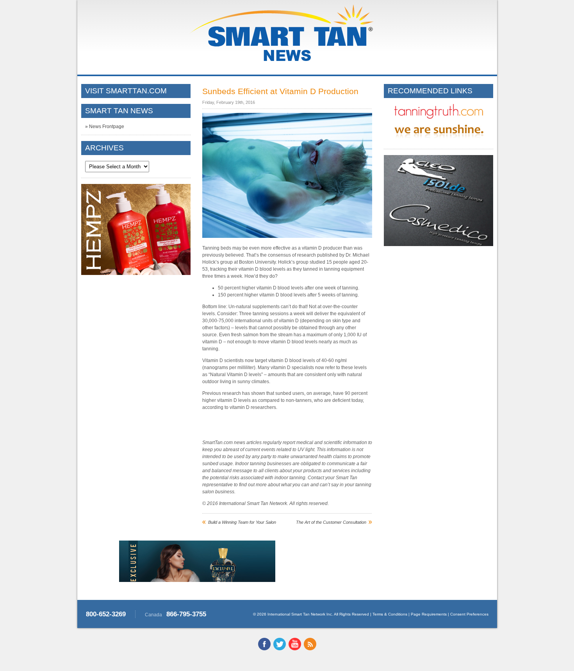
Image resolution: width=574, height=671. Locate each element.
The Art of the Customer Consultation (331, 522)
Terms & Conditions (390, 614)
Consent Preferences (469, 614)
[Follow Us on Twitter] (280, 648)
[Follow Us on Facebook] (264, 648)
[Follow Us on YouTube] (295, 648)
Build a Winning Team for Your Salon (242, 522)
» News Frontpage (104, 126)
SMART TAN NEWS (119, 111)
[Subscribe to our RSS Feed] (310, 648)
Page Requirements (429, 614)
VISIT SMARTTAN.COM (126, 91)
